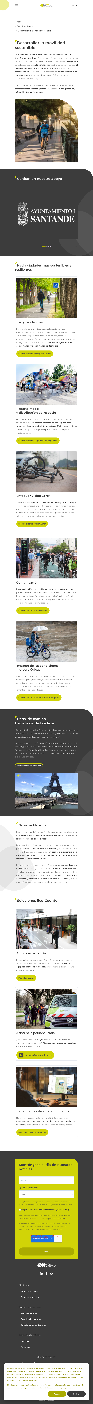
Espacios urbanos (29, 1291)
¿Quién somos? (28, 1363)
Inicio (19, 22)
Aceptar (57, 1394)
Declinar (76, 1394)
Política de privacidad (40, 1218)
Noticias (25, 1341)
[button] (16, 5)
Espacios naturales (30, 1297)
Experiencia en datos (31, 1319)
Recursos (25, 1347)
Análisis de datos (29, 1313)
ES (73, 5)
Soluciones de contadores (33, 1325)
